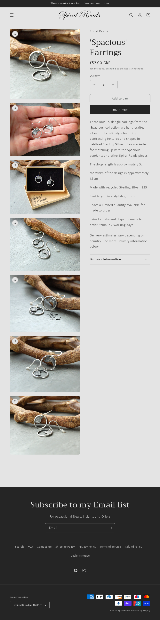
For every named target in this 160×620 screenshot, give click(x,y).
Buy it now (120, 109)
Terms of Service (110, 546)
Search (19, 546)
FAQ (30, 546)
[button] (11, 15)
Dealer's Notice (80, 555)
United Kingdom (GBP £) (28, 605)
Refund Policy (133, 546)
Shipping (111, 69)
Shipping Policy (65, 546)
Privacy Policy (87, 546)
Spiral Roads (124, 611)
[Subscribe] (110, 527)
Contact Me (44, 546)
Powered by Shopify (140, 611)
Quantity (95, 75)
